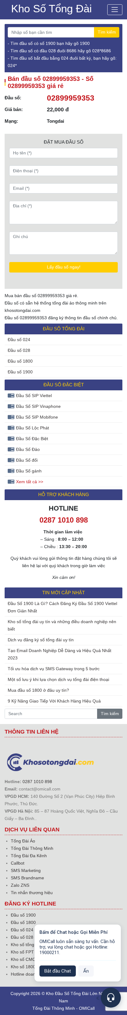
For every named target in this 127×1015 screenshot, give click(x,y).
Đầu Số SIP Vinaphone (38, 406)
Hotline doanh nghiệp (31, 974)
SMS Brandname (27, 877)
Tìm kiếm (107, 32)
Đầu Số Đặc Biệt (32, 438)
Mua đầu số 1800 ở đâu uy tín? (38, 690)
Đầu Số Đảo (28, 449)
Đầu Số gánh (29, 470)
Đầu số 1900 (20, 371)
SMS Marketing (26, 870)
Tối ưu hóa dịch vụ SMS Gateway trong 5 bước (54, 668)
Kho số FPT (22, 951)
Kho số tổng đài (26, 944)
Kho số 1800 (23, 966)
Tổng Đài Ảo (23, 840)
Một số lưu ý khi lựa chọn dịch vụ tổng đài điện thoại (58, 679)
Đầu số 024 (19, 339)
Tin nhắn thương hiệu (32, 892)
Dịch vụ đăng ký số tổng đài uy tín (41, 639)
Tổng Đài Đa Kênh (29, 855)
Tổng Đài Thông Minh (32, 848)
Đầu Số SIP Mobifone (37, 417)
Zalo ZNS (20, 885)
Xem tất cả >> (29, 481)
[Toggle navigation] (114, 9)
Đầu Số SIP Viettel (34, 395)
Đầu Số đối (27, 460)
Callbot (17, 863)
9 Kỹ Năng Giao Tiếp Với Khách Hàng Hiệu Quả (54, 701)
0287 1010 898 (37, 781)
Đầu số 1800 (20, 361)
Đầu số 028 (19, 350)
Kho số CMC (23, 959)
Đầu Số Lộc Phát (32, 427)
